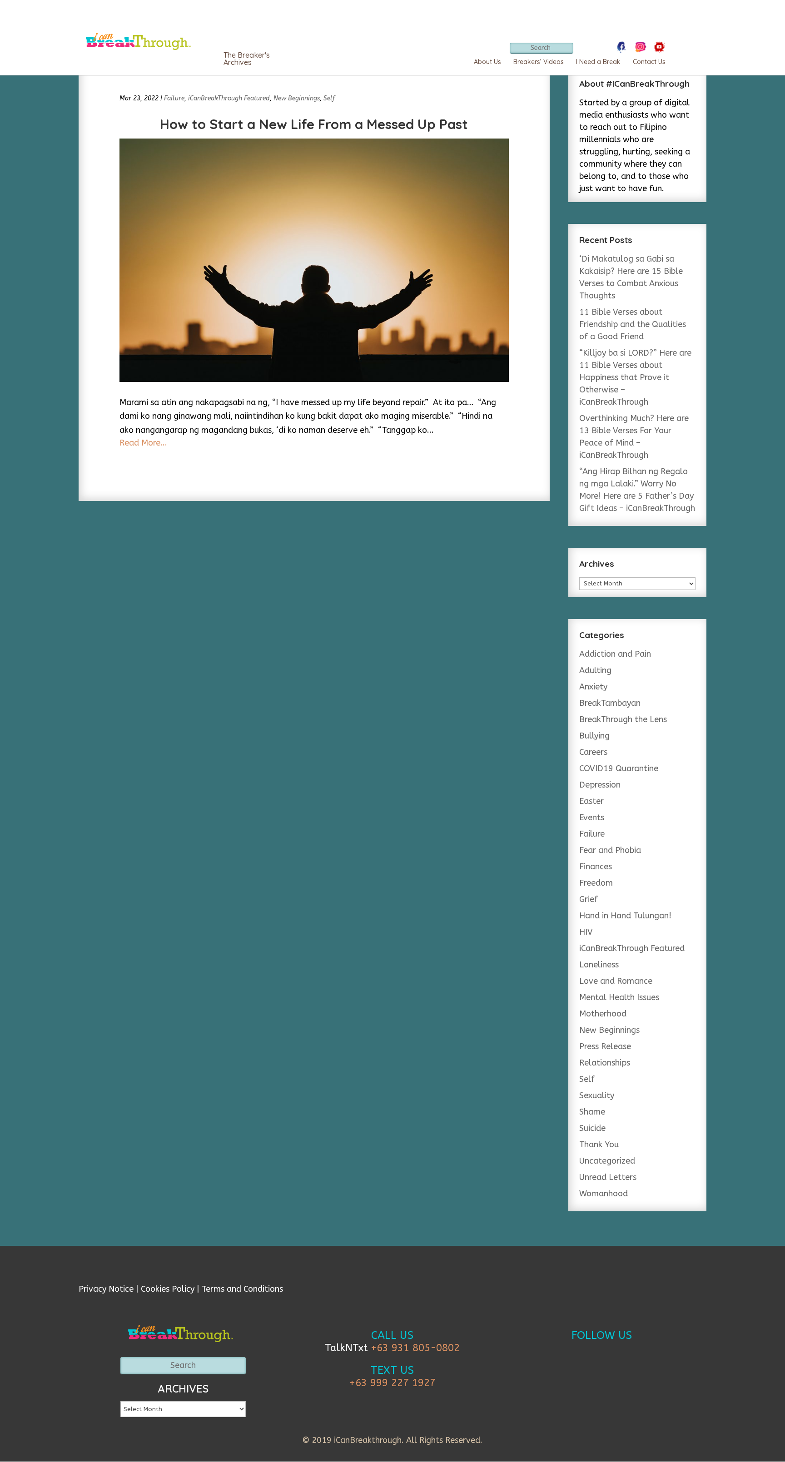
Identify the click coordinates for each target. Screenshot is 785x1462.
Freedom (596, 883)
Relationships (604, 1063)
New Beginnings (296, 98)
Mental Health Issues (619, 997)
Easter (591, 801)
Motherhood (602, 1014)
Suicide (592, 1128)
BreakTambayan (610, 703)
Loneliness (599, 965)
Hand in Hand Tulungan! (625, 916)
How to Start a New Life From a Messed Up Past (314, 124)
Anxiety (593, 687)
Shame (592, 1112)
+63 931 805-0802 (415, 1348)
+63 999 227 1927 (392, 1383)
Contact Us (649, 62)
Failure (174, 98)
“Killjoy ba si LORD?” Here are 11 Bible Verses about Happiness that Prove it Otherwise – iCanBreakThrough (635, 377)
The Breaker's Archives (247, 58)
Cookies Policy (167, 1289)
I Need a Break (598, 62)
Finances (595, 867)
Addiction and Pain (615, 654)
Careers (593, 752)
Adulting (595, 670)
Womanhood (603, 1194)
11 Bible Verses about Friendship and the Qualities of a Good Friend (632, 324)
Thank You (599, 1145)
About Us (487, 62)
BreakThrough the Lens (623, 719)
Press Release (605, 1046)
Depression (600, 785)
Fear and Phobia (610, 850)
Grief (588, 899)
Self (329, 98)
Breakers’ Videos (538, 62)
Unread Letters (607, 1177)
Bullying (594, 736)
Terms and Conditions (242, 1289)
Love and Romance (615, 981)
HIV (586, 932)
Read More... (143, 443)
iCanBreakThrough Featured (229, 98)
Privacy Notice (106, 1289)
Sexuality (596, 1095)
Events (591, 818)
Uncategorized (607, 1161)
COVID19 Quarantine (618, 768)
